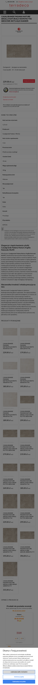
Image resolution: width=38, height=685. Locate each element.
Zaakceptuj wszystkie (19, 681)
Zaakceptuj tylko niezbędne (19, 672)
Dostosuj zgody (19, 677)
